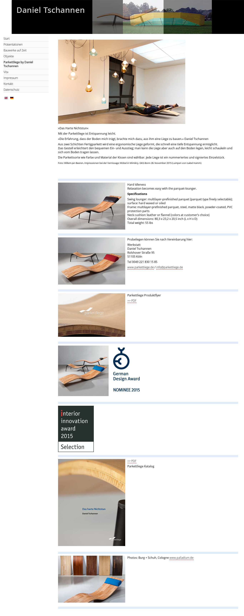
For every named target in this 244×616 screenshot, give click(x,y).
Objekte (9, 56)
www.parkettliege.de (140, 267)
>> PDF (131, 301)
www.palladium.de (181, 558)
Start (6, 39)
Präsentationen (13, 44)
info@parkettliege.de (169, 267)
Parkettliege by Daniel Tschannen (18, 64)
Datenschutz (11, 90)
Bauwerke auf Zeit (15, 50)
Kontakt (8, 84)
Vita (6, 72)
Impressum (11, 78)
